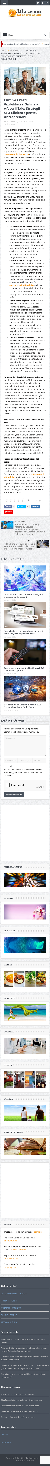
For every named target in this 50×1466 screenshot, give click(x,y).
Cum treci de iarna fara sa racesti (26, 1405)
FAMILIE (13, 1315)
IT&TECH (5, 1300)
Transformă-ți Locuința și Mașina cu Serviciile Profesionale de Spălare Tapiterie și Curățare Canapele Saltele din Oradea (30, 529)
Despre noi (6, 1442)
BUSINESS (16, 1308)
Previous (21, 521)
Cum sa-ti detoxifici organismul (22, 1417)
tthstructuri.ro (10, 1240)
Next (30, 541)
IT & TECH (29, 122)
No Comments (9, 124)
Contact (4, 1434)
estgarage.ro (10, 1267)
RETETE (14, 1300)
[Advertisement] (25, 832)
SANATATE (5, 1308)
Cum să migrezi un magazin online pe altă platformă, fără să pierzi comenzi (23, 632)
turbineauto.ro (11, 1258)
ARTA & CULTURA (9, 1322)
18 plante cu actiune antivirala (22, 1394)
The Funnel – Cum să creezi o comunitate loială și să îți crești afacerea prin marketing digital (19, 546)
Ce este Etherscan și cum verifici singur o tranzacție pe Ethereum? (23, 595)
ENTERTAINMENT (9, 1293)
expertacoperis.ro (18, 1249)
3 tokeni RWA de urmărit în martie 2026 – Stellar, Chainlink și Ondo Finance (23, 705)
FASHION (23, 1293)
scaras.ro (38, 1232)
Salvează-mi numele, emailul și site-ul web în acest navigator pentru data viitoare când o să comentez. (23, 772)
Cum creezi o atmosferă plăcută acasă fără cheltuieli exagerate (24, 669)
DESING (4, 1315)
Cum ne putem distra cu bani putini (23, 1411)
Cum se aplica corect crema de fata (27, 1400)
